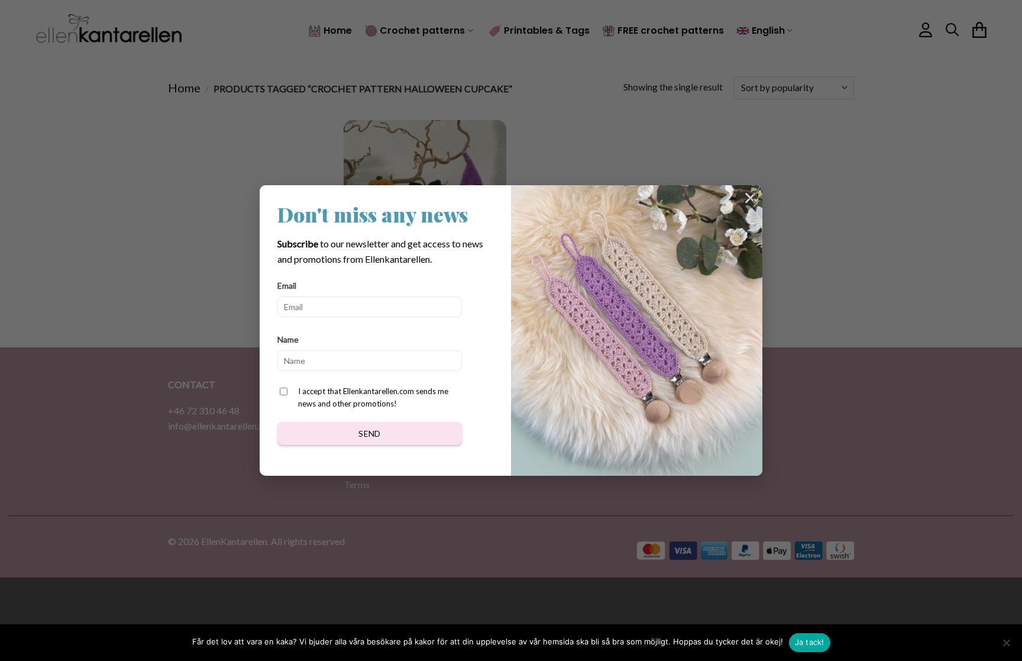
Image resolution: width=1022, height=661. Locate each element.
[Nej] (1006, 646)
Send (369, 433)
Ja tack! (809, 642)
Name (288, 339)
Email (286, 285)
